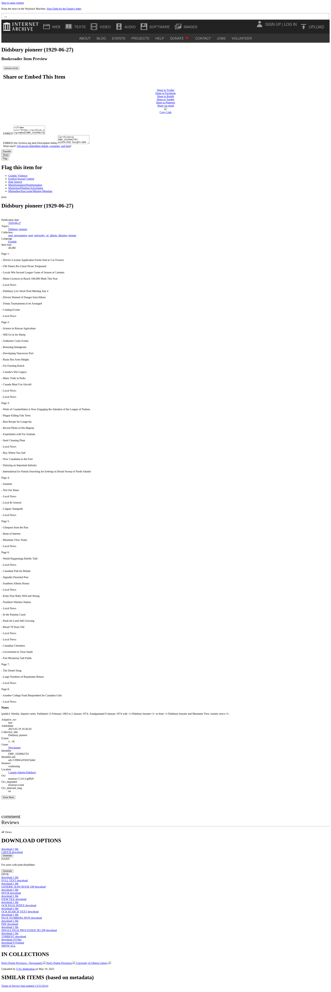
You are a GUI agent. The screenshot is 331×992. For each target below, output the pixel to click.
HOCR (11, 892)
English (12, 241)
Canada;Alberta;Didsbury (22, 772)
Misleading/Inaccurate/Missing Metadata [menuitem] (30, 191)
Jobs (221, 38)
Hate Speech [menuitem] (15, 181)
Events (118, 38)
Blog (101, 38)
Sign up (273, 24)
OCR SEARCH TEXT (20, 911)
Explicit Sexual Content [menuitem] (21, 178)
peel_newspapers (17, 235)
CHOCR (12, 852)
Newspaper (14, 747)
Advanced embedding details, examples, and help (44, 146)
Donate (177, 38)
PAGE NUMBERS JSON (21, 917)
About (85, 38)
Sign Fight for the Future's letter (64, 8)
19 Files (11, 939)
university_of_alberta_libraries (50, 235)
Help (159, 38)
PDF (9, 924)
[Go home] (21, 26)
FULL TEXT (14, 880)
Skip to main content (12, 2)
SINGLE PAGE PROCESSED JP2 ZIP (29, 930)
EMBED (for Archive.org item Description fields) (30, 143)
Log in (290, 24)
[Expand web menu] (52, 27)
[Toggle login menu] (259, 24)
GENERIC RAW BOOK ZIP (23, 886)
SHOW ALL (8, 945)
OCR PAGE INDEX (18, 905)
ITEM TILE (13, 899)
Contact (203, 38)
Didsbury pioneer (17, 229)
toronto (72, 235)
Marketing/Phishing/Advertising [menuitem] (25, 188)
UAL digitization (25, 968)
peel (30, 235)
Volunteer (242, 38)
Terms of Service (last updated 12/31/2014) (24, 985)
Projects (140, 38)
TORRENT (13, 936)
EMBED (8, 133)
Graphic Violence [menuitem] (17, 175)
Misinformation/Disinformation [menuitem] (25, 185)
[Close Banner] (5, 16)
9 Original (12, 942)
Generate (7, 855)
